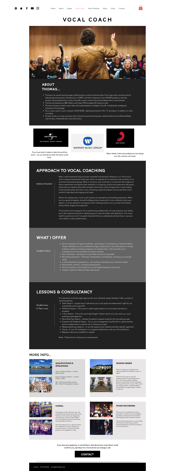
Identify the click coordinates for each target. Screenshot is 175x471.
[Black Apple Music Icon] (21, 8)
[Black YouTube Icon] (32, 8)
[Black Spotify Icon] (16, 8)
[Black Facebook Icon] (27, 8)
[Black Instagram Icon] (38, 8)
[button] (141, 7)
